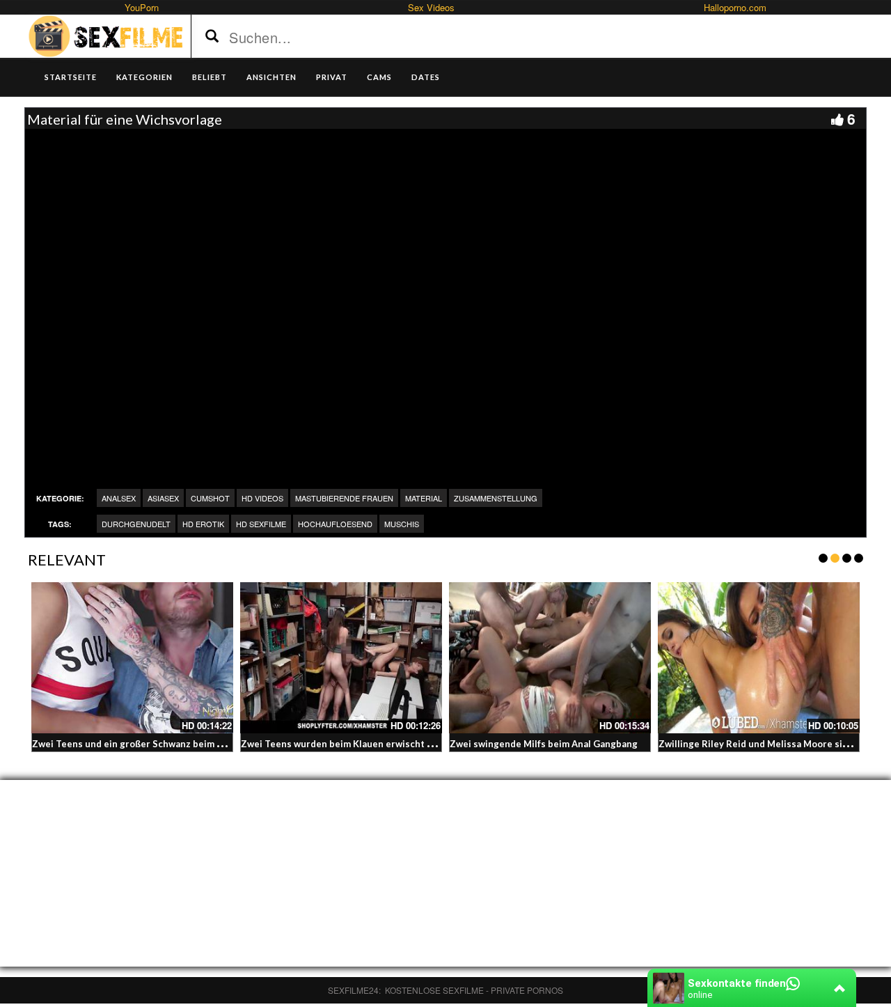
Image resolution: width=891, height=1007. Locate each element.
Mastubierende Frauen (344, 498)
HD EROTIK (203, 523)
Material (423, 498)
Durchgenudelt (136, 523)
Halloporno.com (735, 7)
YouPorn (142, 7)
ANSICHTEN (271, 76)
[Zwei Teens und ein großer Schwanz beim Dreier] (132, 658)
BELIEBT (209, 76)
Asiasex (163, 498)
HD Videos (262, 498)
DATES (425, 76)
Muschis (401, 523)
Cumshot (210, 498)
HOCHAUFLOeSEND (335, 523)
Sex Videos (431, 7)
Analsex (119, 498)
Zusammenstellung (495, 498)
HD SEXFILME (261, 523)
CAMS (379, 76)
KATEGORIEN (144, 76)
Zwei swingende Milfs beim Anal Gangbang (544, 743)
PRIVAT (331, 76)
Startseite (71, 76)
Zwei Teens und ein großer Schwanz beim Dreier (139, 743)
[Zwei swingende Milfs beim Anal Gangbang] (550, 658)
